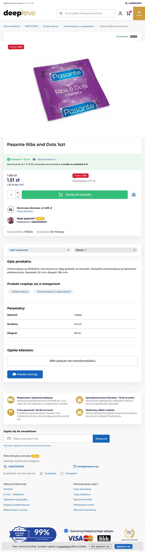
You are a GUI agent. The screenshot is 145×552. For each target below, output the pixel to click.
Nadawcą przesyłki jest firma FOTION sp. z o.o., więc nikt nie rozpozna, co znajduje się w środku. (42, 402)
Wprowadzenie (12, 26)
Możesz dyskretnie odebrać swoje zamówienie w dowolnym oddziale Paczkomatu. (111, 414)
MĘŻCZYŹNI (31, 26)
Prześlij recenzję (26, 374)
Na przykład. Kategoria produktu (84, 13)
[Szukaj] (61, 13)
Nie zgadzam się (100, 546)
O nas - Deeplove (14, 494)
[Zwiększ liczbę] (18, 193)
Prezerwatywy (51, 26)
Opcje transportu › (47, 159)
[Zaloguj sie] (120, 13)
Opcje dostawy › (25, 211)
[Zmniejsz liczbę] (18, 197)
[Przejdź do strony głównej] (19, 13)
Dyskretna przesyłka (15, 499)
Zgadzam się (123, 546)
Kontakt (8, 489)
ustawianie (64, 546)
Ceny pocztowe (82, 489)
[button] (139, 13)
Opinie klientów (82, 499)
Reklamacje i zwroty (15, 509)
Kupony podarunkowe (17, 504)
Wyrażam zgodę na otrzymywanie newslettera (27, 445)
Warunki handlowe (84, 509)
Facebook (50, 473)
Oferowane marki (83, 504)
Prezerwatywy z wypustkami (79, 26)
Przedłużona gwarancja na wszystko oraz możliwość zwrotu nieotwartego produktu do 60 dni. (43, 416)
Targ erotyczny (82, 494)
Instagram (71, 473)
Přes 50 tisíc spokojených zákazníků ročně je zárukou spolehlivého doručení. (109, 402)
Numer (11, 195)
